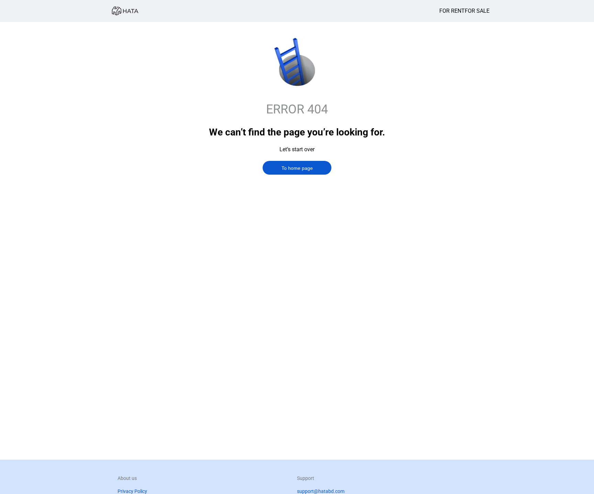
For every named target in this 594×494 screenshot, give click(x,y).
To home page (297, 168)
